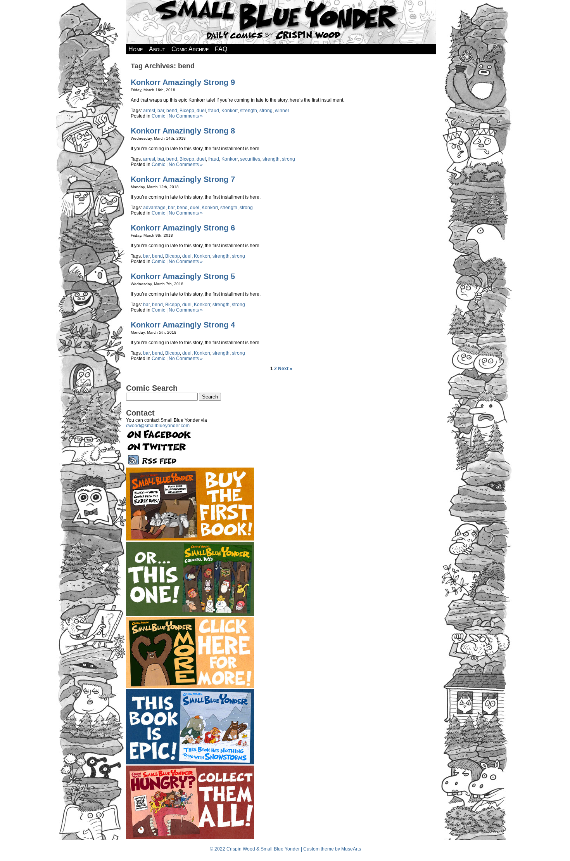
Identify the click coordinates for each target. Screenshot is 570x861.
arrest (149, 110)
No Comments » (186, 116)
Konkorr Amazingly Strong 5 (183, 276)
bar (160, 110)
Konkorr (229, 110)
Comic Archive (190, 49)
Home (135, 49)
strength (248, 110)
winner (282, 110)
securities (250, 159)
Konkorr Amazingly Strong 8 (183, 130)
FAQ (221, 49)
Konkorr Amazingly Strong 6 (183, 227)
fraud (213, 110)
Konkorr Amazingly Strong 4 (183, 324)
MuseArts (351, 849)
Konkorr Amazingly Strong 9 (183, 82)
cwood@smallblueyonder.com (158, 425)
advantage (154, 207)
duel (201, 110)
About (157, 49)
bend (171, 110)
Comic (158, 116)
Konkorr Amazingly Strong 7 (183, 179)
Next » (285, 368)
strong (266, 110)
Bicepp (187, 110)
